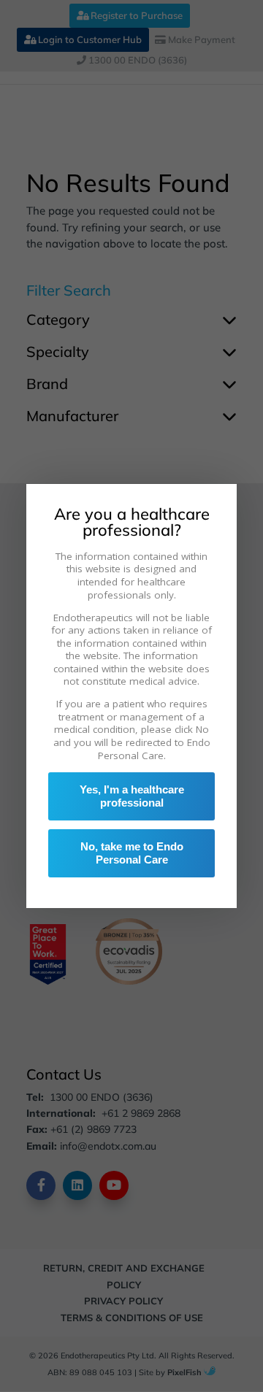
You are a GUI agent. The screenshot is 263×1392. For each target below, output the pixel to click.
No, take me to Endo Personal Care (131, 853)
